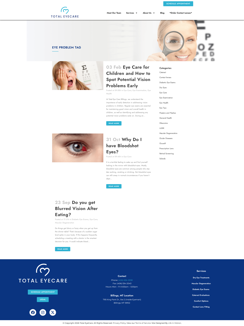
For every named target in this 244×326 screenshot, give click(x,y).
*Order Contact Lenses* (181, 12)
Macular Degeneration (64, 222)
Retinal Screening (166, 153)
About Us (147, 12)
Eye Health (163, 102)
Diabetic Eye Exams (80, 219)
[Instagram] (43, 312)
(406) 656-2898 (125, 280)
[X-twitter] (52, 312)
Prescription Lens (166, 148)
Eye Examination (139, 90)
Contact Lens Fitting (201, 306)
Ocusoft (162, 143)
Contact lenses (165, 77)
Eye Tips (162, 107)
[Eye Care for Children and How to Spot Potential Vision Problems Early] (77, 75)
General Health (165, 118)
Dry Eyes (163, 87)
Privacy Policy (119, 323)
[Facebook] (32, 312)
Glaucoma (163, 123)
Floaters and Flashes (167, 113)
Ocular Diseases (165, 138)
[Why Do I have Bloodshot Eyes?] (77, 147)
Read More (114, 123)
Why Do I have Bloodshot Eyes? (124, 145)
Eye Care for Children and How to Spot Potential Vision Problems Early (128, 76)
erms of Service (143, 323)
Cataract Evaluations (201, 295)
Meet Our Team (114, 12)
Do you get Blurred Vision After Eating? (76, 208)
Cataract (162, 72)
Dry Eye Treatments (201, 277)
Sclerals (162, 158)
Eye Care (127, 90)
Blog (162, 12)
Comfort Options (201, 301)
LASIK (161, 128)
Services (130, 12)
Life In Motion (174, 323)
